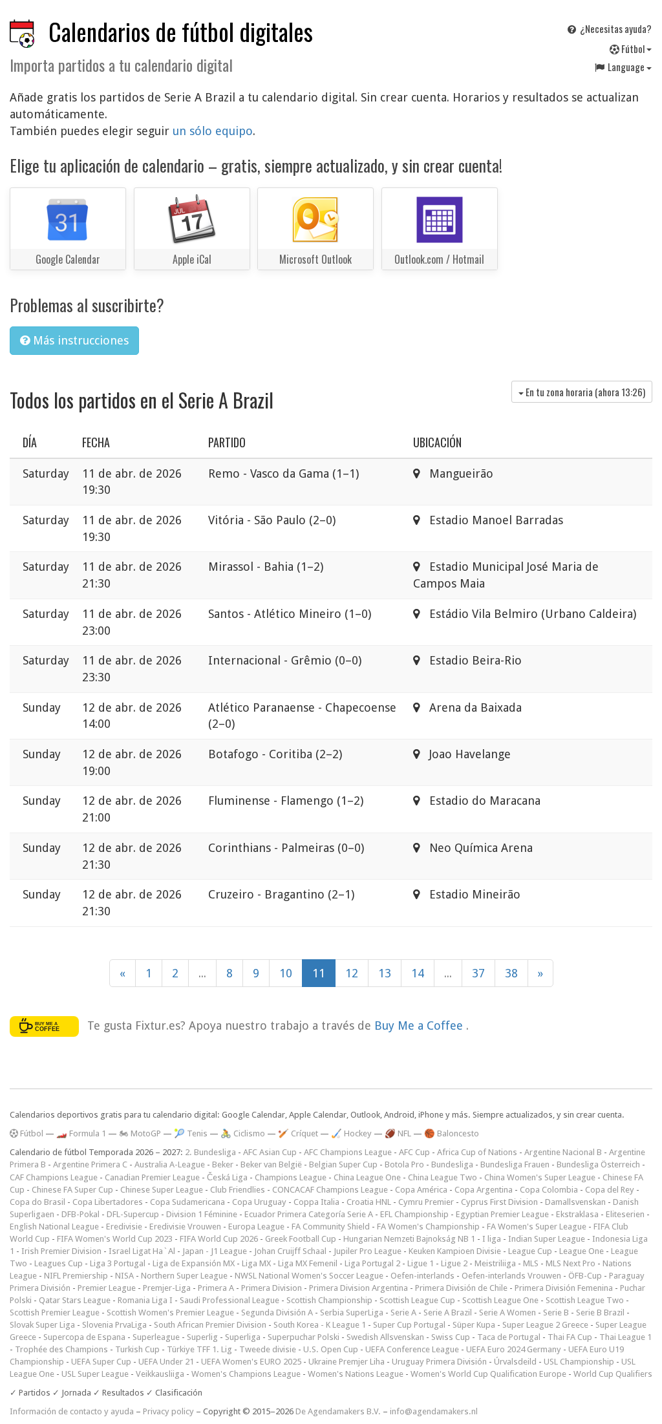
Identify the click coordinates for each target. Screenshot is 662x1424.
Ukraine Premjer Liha (346, 1361)
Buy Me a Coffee (420, 1025)
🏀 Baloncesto (451, 1133)
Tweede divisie (267, 1349)
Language (626, 66)
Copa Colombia (549, 1190)
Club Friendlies (237, 1190)
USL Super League (95, 1374)
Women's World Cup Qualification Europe (488, 1374)
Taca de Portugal (508, 1337)
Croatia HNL (369, 1202)
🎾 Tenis (191, 1133)
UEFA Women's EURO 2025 (251, 1361)
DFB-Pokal (80, 1214)
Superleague (156, 1337)
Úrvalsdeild (515, 1361)
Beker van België (271, 1164)
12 (351, 973)
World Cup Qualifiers (612, 1374)
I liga (491, 1239)
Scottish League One (500, 1300)
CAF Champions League (54, 1177)
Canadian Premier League (152, 1177)
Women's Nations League (355, 1374)
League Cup (530, 1251)
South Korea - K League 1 (319, 1325)
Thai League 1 (625, 1337)
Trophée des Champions (61, 1349)
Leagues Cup (58, 1263)
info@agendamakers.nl (434, 1411)
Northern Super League (184, 1276)
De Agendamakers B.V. (338, 1411)
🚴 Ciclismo (242, 1133)
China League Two (442, 1177)
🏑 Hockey (351, 1133)
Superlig (202, 1337)
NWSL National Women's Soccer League (309, 1276)
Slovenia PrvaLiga (114, 1325)
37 (478, 973)
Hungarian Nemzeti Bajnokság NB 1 (409, 1239)
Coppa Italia (316, 1202)
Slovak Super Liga (42, 1325)
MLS (531, 1263)
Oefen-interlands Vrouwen (511, 1276)
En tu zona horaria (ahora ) (584, 392)
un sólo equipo (213, 131)
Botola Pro (404, 1164)
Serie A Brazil (447, 1312)
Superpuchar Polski (303, 1337)
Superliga (243, 1337)
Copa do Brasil (37, 1202)
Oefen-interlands (422, 1276)
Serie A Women (507, 1312)
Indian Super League (546, 1239)
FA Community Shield (331, 1226)
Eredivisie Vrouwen (185, 1226)
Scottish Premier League (55, 1312)
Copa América (421, 1190)
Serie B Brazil (600, 1312)
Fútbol (632, 48)
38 (511, 973)
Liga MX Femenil (307, 1263)
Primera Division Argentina (358, 1288)
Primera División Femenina (564, 1288)
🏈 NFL (398, 1133)
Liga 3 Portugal (117, 1263)
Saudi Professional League (229, 1300)
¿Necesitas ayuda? (615, 28)
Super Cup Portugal (409, 1325)
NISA (124, 1276)
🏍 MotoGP (140, 1133)
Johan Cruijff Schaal (290, 1251)
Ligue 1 (420, 1263)
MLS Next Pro (570, 1263)
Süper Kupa (474, 1325)
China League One (367, 1177)
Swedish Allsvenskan (385, 1337)
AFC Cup (414, 1152)
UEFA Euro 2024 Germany (513, 1349)
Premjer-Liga (167, 1288)
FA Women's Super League (536, 1226)
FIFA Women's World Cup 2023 (115, 1239)
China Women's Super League (539, 1177)
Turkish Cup (137, 1349)
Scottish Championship (329, 1300)
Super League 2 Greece (545, 1325)
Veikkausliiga (160, 1374)
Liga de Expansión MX (194, 1263)
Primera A (216, 1288)
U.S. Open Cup (330, 1349)
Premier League (107, 1288)
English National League (54, 1226)
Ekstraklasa (577, 1214)
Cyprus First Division (499, 1202)
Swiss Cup (450, 1337)
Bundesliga (452, 1164)
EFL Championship (414, 1214)
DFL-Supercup (133, 1214)
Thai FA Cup (570, 1337)
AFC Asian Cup (270, 1152)
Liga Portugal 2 (372, 1263)
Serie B (556, 1312)
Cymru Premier (426, 1202)
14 (417, 973)
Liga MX (256, 1263)
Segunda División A (277, 1312)
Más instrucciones (79, 340)
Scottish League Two (585, 1300)
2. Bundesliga (210, 1152)
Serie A (403, 1312)
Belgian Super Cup (343, 1164)
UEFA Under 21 (166, 1361)
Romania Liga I (145, 1300)
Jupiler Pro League (367, 1251)
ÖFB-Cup (585, 1276)
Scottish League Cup (417, 1300)
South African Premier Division (210, 1325)
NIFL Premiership (76, 1276)
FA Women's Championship (428, 1226)
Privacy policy (168, 1411)
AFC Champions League (348, 1152)
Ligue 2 (454, 1263)
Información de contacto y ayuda (72, 1411)
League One (581, 1251)
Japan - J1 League (214, 1251)
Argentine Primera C (90, 1164)
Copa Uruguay (259, 1202)
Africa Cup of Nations (477, 1152)
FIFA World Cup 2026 (219, 1239)
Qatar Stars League (75, 1300)
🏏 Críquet (298, 1133)
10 (285, 973)
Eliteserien (625, 1214)
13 (384, 973)
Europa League (256, 1226)
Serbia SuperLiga (351, 1312)
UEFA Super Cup (101, 1361)
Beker (222, 1164)
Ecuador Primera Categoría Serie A (308, 1214)
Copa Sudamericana (187, 1202)
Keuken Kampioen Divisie (455, 1251)
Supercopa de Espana (84, 1337)
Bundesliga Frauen (515, 1164)
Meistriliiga (495, 1263)
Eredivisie (124, 1226)
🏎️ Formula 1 (81, 1133)
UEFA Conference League (412, 1349)
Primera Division (271, 1288)
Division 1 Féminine (201, 1214)
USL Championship (579, 1361)
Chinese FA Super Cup (72, 1190)
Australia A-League (169, 1164)
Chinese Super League (161, 1190)
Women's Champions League (246, 1374)
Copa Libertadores (107, 1202)
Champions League (290, 1177)
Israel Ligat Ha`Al (142, 1251)
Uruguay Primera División (439, 1361)
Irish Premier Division (61, 1251)
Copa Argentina (483, 1190)
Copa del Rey (609, 1190)
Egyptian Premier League (502, 1214)
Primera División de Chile (461, 1288)
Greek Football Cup (300, 1239)
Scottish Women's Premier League (170, 1312)
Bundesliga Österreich (598, 1164)
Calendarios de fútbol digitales (180, 31)
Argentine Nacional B (563, 1152)
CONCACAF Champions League (330, 1190)
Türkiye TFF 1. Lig (199, 1349)
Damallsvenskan (575, 1202)
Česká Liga (227, 1177)
